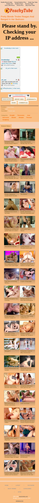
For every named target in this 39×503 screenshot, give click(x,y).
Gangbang (5, 119)
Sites (19, 492)
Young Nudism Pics (20, 2)
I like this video (10, 95)
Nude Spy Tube (32, 2)
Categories (27, 488)
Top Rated (30, 485)
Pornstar (29, 117)
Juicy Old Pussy (10, 5)
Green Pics (20, 5)
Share (14, 102)
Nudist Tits (9, 4)
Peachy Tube (29, 4)
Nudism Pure (19, 4)
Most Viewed (12, 488)
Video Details (7, 99)
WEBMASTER (19, 501)
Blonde (14, 117)
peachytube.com (23, 496)
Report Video (19, 99)
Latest (18, 485)
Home (6, 485)
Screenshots (31, 99)
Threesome (20, 115)
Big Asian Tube (30, 5)
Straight (12, 115)
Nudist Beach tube (6, 2)
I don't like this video (28, 95)
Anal (28, 115)
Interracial (5, 117)
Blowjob (21, 117)
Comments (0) (23, 102)
